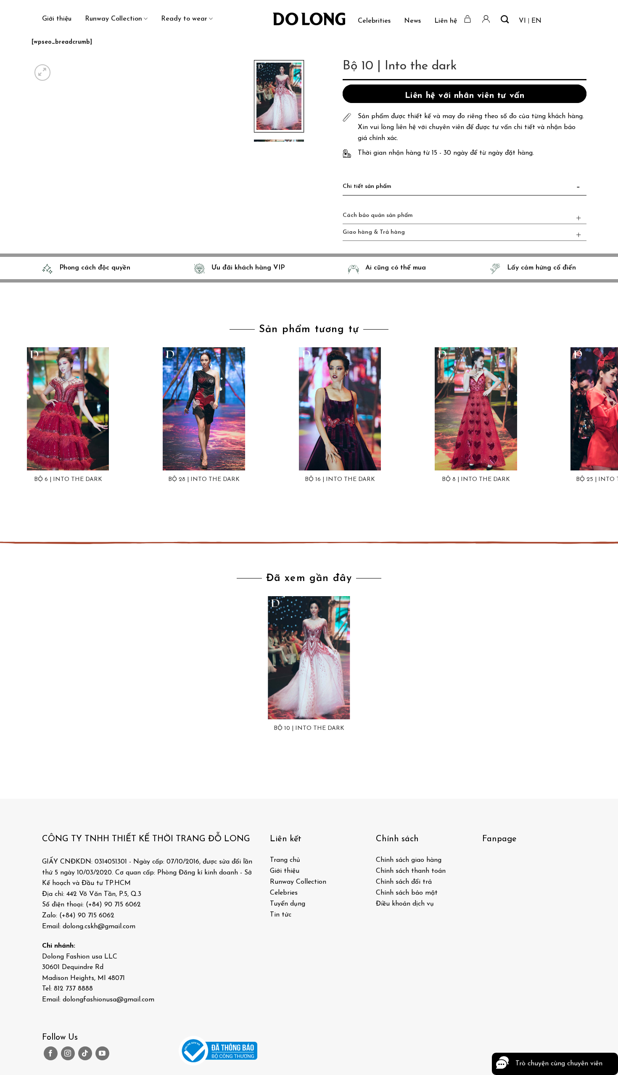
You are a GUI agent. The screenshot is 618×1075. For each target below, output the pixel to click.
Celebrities (374, 21)
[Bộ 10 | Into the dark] (308, 657)
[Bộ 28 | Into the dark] (203, 408)
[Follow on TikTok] (85, 1053)
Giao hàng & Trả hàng (374, 232)
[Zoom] (42, 72)
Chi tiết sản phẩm (367, 186)
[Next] (63, 68)
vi (522, 21)
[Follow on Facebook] (51, 1053)
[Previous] (8, 514)
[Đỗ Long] (309, 19)
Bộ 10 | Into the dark (309, 728)
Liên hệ (445, 21)
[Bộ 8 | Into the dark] (475, 408)
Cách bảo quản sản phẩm (378, 215)
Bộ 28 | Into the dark (204, 479)
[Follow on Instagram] (68, 1053)
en (536, 21)
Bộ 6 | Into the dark (68, 479)
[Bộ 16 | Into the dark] (339, 408)
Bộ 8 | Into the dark (476, 479)
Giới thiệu (56, 19)
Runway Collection (113, 19)
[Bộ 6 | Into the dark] (67, 408)
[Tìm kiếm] (505, 19)
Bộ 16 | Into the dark (340, 479)
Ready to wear (184, 19)
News (412, 21)
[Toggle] (578, 188)
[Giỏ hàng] (468, 19)
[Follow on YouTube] (102, 1053)
